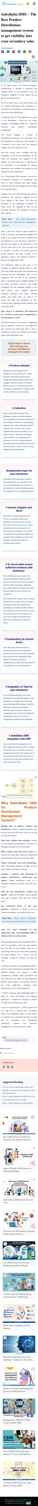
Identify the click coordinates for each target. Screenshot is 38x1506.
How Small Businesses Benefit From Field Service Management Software (19, 222)
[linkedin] (20, 52)
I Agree (28, 1503)
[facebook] (3, 52)
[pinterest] (14, 52)
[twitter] (9, 52)
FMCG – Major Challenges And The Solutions (18, 1103)
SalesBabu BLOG (12, 4)
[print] (34, 57)
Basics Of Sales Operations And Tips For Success (19, 1096)
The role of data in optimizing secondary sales (18, 1087)
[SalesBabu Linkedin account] (12, 1067)
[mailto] (31, 52)
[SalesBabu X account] (8, 1067)
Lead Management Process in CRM (14, 1100)
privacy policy (20, 1503)
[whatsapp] (25, 52)
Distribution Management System (16, 1040)
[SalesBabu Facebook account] (4, 1067)
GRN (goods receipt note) (21, 525)
